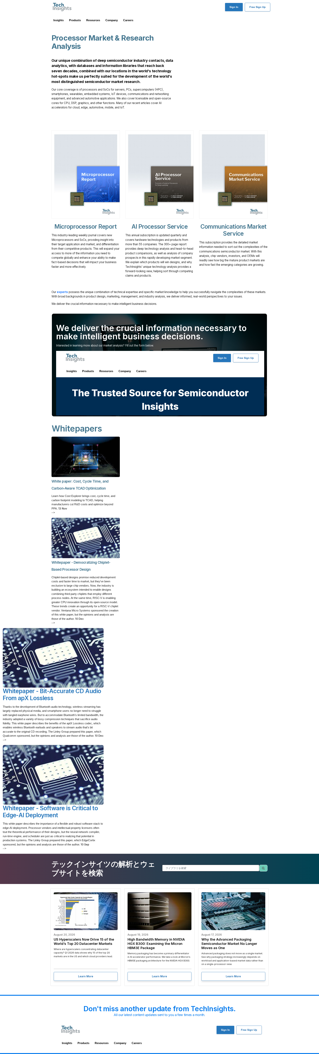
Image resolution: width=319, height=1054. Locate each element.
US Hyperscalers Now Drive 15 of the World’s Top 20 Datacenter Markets (84, 941)
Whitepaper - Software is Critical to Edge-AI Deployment (50, 812)
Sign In (233, 7)
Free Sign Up (257, 7)
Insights (58, 20)
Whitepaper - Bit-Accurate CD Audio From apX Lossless (52, 694)
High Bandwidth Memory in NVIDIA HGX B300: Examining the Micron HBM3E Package (156, 943)
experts (62, 292)
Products (75, 20)
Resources (93, 20)
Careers (128, 20)
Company (111, 20)
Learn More (85, 976)
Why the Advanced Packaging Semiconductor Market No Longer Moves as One (229, 943)
